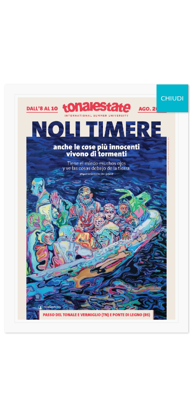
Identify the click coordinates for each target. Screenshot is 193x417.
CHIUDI (172, 98)
